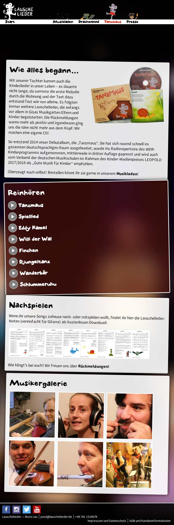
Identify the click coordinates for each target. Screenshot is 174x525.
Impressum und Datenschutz (107, 521)
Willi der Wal (35, 239)
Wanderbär (34, 273)
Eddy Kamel (33, 228)
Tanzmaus (31, 205)
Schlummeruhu (38, 284)
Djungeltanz (34, 262)
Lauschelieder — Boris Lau (19, 517)
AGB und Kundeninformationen (150, 521)
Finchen (29, 250)
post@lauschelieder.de (56, 517)
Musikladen (126, 173)
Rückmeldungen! (93, 366)
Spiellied (29, 217)
